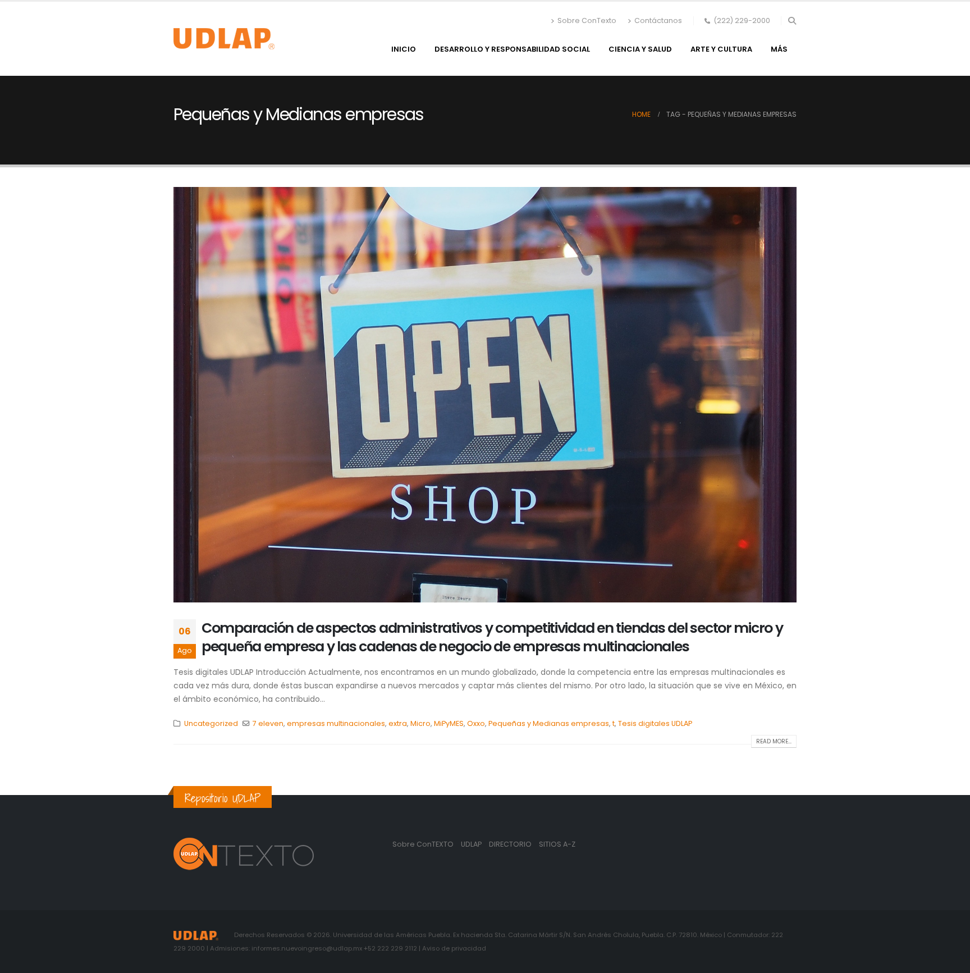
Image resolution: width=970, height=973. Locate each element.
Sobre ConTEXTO (423, 844)
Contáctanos (658, 20)
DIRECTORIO (511, 844)
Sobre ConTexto (586, 20)
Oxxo (476, 723)
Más (779, 49)
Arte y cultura (721, 49)
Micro (420, 723)
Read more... (773, 741)
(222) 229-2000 (741, 20)
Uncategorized (211, 723)
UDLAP (472, 844)
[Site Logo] (223, 38)
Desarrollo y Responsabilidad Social (512, 49)
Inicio (403, 49)
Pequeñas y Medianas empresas (548, 723)
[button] (792, 21)
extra (397, 723)
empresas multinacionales (336, 723)
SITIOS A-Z (557, 844)
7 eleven (268, 723)
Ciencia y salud (640, 49)
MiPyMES (449, 723)
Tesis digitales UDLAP (655, 723)
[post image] (485, 394)
